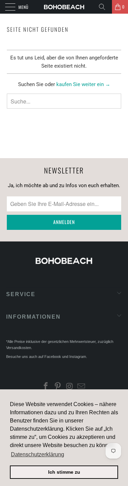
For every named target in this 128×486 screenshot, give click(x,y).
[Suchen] (104, 7)
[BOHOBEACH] (64, 7)
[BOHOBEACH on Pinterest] (58, 387)
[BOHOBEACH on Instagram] (70, 387)
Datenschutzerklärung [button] (37, 454)
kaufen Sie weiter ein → (83, 84)
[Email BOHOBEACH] (81, 387)
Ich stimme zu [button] (64, 472)
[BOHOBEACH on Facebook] (46, 387)
